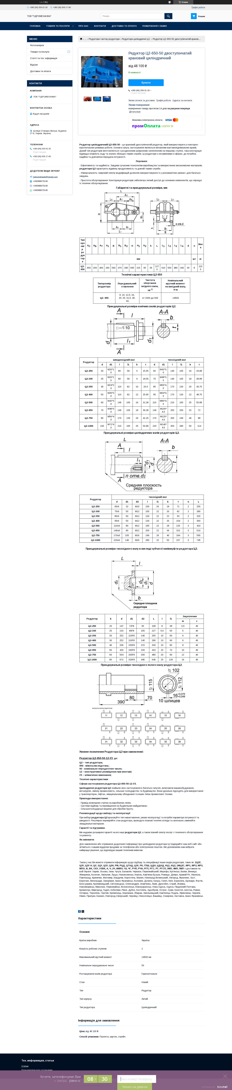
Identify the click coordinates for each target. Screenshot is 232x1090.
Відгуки (34, 64)
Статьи (24, 1066)
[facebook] (79, 912)
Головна (35, 26)
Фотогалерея (37, 45)
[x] (83, 912)
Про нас (83, 26)
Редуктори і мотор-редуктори (104, 39)
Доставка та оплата (124, 26)
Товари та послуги (58, 26)
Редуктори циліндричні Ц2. (136, 39)
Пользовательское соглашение (36, 1070)
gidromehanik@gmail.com (45, 177)
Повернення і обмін (154, 26)
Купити (146, 82)
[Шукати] (168, 16)
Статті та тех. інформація (43, 58)
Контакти (100, 26)
